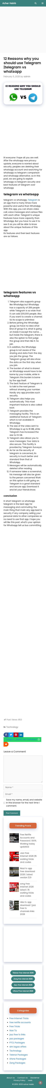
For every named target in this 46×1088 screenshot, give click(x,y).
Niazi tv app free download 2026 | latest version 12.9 (27, 873)
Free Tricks (14, 1026)
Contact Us (22, 1077)
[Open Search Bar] (35, 3)
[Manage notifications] (40, 1083)
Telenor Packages (18, 1054)
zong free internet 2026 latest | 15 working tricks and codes (27, 889)
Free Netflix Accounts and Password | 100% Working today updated (28, 840)
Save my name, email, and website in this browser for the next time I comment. (24, 802)
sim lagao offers (17, 1046)
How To (13, 1030)
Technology (12, 727)
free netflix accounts (20, 1022)
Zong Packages (17, 1062)
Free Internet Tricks (19, 1018)
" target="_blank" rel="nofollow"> (21, 739)
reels (30, 1080)
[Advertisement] (23, 30)
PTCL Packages (17, 1042)
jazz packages (16, 1038)
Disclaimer (34, 1077)
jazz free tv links (17, 1034)
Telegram (33, 200)
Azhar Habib (9, 3)
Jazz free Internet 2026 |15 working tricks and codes (28, 858)
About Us (11, 1077)
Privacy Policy (19, 1080)
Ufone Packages (17, 1058)
